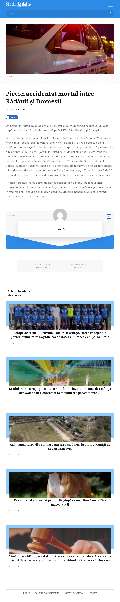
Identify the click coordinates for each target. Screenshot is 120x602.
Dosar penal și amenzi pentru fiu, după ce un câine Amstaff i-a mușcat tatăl (60, 492)
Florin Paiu (15, 295)
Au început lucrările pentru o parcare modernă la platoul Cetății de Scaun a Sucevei (60, 436)
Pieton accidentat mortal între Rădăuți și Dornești (50, 97)
